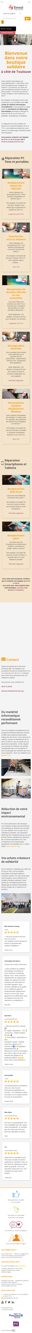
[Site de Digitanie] (13, 1330)
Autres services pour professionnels (11, 1257)
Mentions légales (6, 1272)
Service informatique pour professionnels (13, 1255)
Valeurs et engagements (21, 1254)
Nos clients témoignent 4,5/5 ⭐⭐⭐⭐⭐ (13, 1266)
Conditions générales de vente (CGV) (11, 1268)
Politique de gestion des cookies (10, 1270)
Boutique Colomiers (7, 32)
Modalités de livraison (7, 1280)
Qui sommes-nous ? (7, 1254)
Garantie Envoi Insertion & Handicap (11, 1284)
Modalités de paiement (22, 1280)
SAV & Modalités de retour (9, 1286)
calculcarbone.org (12, 846)
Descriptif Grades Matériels (9, 1282)
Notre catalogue (7, 29)
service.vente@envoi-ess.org (12, 142)
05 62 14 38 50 (9, 139)
